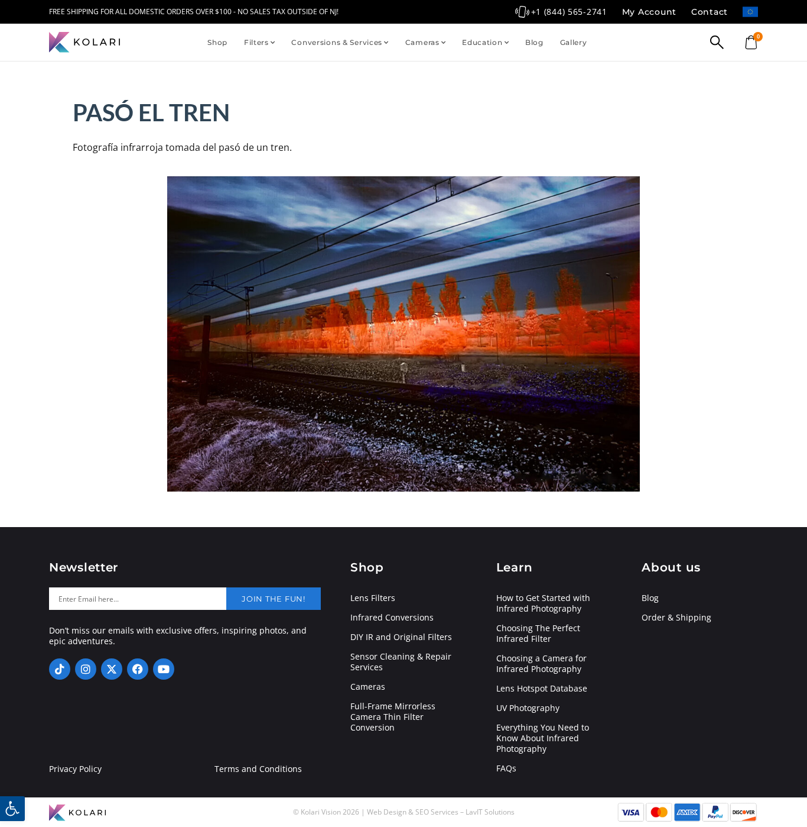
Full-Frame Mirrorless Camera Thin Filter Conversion (392, 717)
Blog (534, 42)
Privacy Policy (75, 769)
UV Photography (527, 708)
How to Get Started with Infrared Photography (543, 603)
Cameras (422, 42)
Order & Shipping (676, 617)
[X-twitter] (111, 669)
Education (482, 42)
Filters (256, 42)
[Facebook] (137, 669)
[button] (12, 808)
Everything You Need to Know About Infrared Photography (542, 738)
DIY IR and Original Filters (401, 637)
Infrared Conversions (392, 617)
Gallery (573, 42)
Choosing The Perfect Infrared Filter (538, 633)
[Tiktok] (59, 669)
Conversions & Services (336, 42)
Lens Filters (372, 598)
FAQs (506, 768)
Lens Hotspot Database (541, 688)
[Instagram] (85, 669)
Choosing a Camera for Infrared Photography (541, 663)
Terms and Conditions (258, 769)
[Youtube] (163, 669)
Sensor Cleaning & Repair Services (400, 662)
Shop (217, 42)
